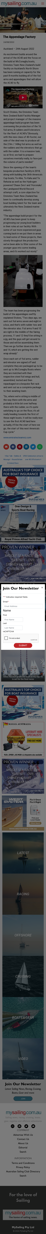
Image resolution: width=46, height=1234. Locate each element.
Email (6, 601)
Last (5, 623)
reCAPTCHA (8, 631)
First (5, 615)
